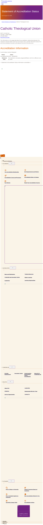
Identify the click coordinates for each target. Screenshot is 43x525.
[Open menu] (2, 4)
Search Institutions (8, 161)
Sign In (5, 523)
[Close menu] (0, 158)
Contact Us (5, 522)
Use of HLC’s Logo (11, 151)
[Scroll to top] (1, 156)
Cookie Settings (18, 151)
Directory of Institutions (10, 21)
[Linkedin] (34, 69)
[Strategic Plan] (24, 398)
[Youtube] (40, 69)
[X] (37, 69)
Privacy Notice (4, 151)
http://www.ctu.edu (4, 37)
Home (3, 21)
